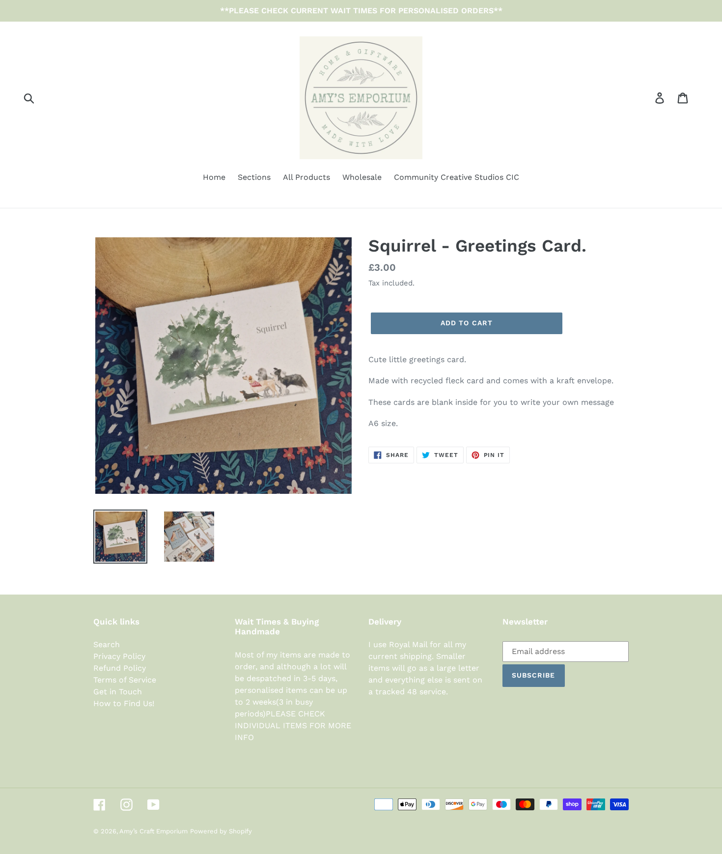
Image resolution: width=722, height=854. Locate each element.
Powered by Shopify (221, 831)
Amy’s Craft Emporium (153, 831)
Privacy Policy (119, 656)
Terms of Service (124, 679)
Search (106, 644)
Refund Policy (119, 668)
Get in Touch (117, 691)
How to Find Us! (123, 703)
